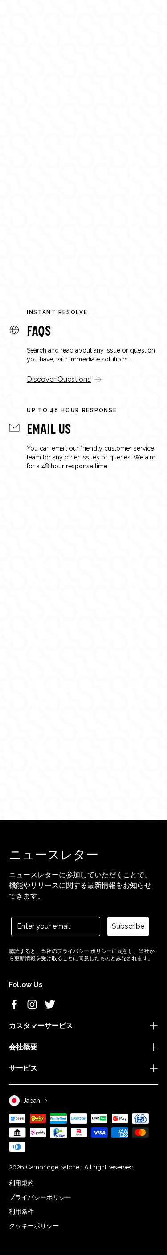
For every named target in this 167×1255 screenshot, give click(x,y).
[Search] (33, 25)
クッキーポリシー (34, 1225)
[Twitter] (50, 1004)
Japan (31, 1100)
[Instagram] (32, 1004)
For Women (33, 210)
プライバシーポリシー (40, 1197)
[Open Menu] (18, 25)
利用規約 (21, 1183)
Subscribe (128, 926)
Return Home (83, 239)
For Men (91, 210)
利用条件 (21, 1211)
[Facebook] (14, 1004)
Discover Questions (59, 379)
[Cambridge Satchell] (83, 28)
